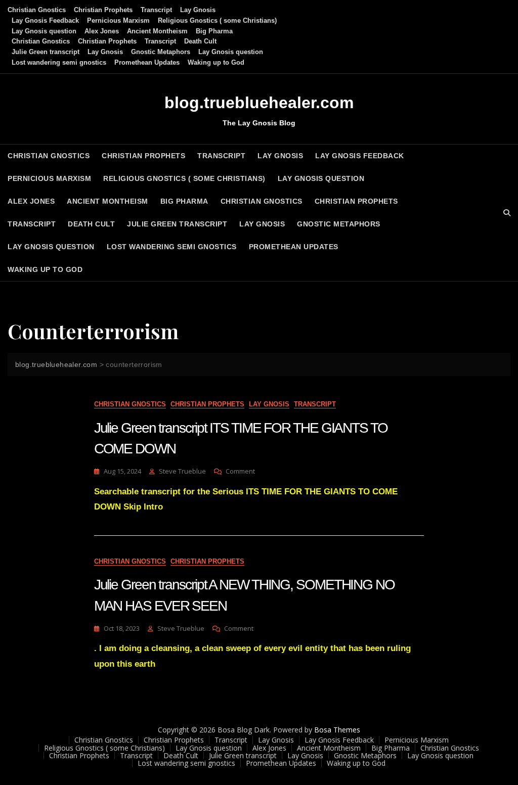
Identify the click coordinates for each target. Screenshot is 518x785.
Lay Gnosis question (44, 31)
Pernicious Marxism (118, 20)
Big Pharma (214, 31)
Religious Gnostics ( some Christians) (217, 20)
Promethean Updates (147, 62)
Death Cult (200, 41)
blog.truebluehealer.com (259, 103)
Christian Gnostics (37, 10)
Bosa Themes (337, 729)
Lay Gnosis (197, 10)
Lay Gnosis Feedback (45, 20)
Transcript (156, 10)
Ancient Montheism (157, 31)
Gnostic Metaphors (160, 52)
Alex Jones (101, 31)
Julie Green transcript (45, 52)
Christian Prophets (103, 10)
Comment (240, 471)
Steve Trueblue (182, 471)
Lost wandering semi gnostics (59, 62)
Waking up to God (216, 62)
